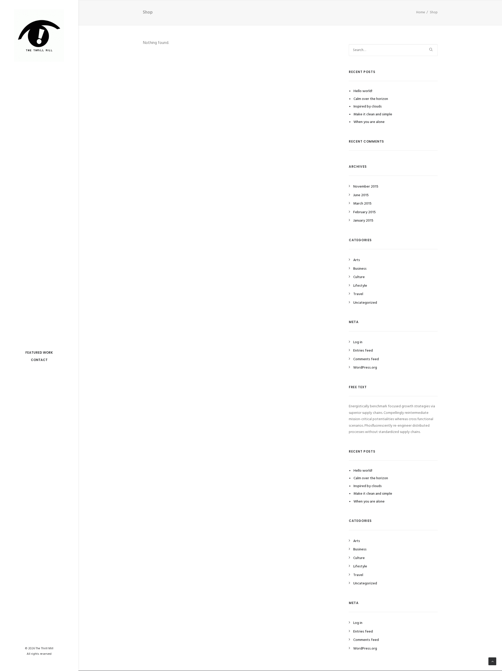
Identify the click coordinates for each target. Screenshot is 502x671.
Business (360, 269)
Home (420, 12)
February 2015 (364, 212)
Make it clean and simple (372, 114)
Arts (356, 260)
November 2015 (365, 187)
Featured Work (39, 352)
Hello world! (362, 91)
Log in (357, 342)
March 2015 (362, 204)
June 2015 (361, 195)
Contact (39, 360)
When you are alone (369, 122)
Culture (359, 277)
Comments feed (366, 359)
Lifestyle (360, 286)
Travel (358, 294)
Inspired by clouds (367, 107)
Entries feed (363, 351)
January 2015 (363, 221)
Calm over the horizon (370, 99)
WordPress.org (365, 368)
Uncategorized (365, 303)
